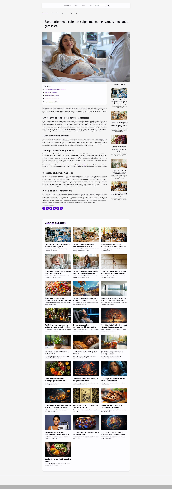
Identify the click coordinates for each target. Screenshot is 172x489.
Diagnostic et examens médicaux (51, 98)
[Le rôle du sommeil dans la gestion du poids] (86, 342)
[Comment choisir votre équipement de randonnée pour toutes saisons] (86, 288)
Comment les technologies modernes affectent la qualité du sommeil (58, 406)
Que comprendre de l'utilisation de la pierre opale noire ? (86, 433)
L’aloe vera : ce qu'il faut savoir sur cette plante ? (57, 353)
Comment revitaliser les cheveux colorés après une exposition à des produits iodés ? (119, 148)
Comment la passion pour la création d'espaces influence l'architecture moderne (113, 300)
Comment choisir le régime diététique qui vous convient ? (55, 380)
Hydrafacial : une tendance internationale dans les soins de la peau (57, 434)
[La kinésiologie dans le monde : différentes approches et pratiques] (114, 422)
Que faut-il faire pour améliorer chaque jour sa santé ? (112, 353)
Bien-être (76, 5)
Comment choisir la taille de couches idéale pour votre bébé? (58, 272)
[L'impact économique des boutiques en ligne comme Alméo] (86, 368)
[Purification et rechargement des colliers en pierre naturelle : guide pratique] (58, 315)
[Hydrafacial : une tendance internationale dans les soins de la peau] (58, 422)
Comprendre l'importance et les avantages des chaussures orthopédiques (111, 407)
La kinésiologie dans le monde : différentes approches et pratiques (113, 433)
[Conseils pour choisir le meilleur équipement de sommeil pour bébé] (119, 163)
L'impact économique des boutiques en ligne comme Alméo (85, 380)
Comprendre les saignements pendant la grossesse (55, 89)
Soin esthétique (67, 5)
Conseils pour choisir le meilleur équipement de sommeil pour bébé (119, 172)
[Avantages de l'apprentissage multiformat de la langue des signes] (119, 186)
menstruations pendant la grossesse (80, 164)
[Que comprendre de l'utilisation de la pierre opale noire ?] (86, 422)
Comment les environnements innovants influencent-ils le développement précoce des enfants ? (119, 124)
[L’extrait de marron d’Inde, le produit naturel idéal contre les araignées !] (114, 261)
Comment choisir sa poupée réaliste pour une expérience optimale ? (85, 272)
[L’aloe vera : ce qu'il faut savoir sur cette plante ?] (58, 342)
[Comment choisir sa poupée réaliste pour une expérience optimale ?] (86, 261)
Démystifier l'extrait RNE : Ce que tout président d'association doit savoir (114, 326)
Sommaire (47, 86)
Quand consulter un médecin (51, 92)
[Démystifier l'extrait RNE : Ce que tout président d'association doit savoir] (114, 315)
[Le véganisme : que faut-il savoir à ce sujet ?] (58, 449)
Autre (91, 5)
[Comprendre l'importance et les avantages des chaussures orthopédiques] (114, 395)
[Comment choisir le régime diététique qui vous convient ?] (58, 368)
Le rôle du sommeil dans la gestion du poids (85, 353)
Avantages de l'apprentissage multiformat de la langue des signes (119, 194)
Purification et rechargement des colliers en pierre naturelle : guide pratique (57, 327)
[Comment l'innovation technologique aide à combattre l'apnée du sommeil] (86, 315)
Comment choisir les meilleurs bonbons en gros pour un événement (58, 299)
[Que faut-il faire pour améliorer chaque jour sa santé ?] (114, 342)
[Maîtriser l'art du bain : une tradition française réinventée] (86, 395)
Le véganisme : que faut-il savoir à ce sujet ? (58, 460)
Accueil (43, 13)
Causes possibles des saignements (52, 95)
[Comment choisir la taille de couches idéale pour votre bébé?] (58, 261)
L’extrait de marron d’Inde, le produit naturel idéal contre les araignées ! (113, 272)
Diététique (84, 5)
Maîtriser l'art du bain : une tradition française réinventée (85, 406)
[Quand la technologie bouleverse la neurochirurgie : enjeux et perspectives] (119, 93)
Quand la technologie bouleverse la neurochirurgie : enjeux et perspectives (119, 101)
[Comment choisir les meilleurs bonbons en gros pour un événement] (58, 288)
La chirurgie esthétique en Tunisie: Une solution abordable (113, 380)
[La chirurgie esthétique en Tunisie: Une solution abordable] (114, 368)
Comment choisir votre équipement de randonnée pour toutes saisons (85, 299)
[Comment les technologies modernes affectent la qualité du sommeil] (58, 395)
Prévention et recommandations (51, 101)
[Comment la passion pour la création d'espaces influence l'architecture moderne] (114, 288)
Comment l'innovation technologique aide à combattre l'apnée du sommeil (84, 327)
